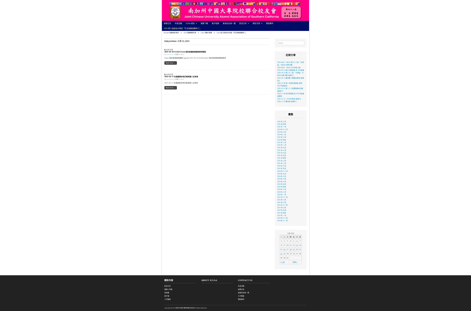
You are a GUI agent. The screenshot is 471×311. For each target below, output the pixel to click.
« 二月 (283, 262)
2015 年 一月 (281, 215)
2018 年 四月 (281, 187)
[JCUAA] (235, 10)
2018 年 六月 (281, 182)
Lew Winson (170, 54)
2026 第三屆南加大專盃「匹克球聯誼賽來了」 (182, 28)
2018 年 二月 (281, 192)
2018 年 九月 (281, 174)
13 (297, 245)
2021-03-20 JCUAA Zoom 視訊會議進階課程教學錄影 (185, 52)
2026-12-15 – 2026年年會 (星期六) (289, 99)
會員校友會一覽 (229, 23)
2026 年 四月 (281, 124)
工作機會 (167, 299)
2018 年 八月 (281, 176)
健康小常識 (168, 289)
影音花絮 (169, 50)
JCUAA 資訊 (190, 23)
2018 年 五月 (281, 184)
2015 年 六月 (281, 208)
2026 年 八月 (281, 121)
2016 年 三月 (281, 202)
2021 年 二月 (281, 163)
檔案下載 (204, 23)
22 (281, 254)
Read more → (170, 63)
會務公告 (167, 23)
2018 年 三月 (281, 189)
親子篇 (166, 296)
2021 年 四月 (281, 158)
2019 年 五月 (281, 168)
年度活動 (178, 23)
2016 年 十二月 (282, 197)
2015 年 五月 (281, 210)
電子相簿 (215, 23)
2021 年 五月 (281, 155)
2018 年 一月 (281, 195)
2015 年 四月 (281, 213)
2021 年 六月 (281, 153)
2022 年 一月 (281, 145)
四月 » (295, 262)
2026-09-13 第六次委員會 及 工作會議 (290, 70)
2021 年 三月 (281, 161)
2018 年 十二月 (282, 171)
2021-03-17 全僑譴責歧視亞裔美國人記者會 (181, 76)
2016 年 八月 (281, 200)
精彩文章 (256, 23)
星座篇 (166, 293)
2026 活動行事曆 (206, 33)
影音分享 (243, 23)
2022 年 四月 (281, 140)
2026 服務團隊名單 (189, 33)
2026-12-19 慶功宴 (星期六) (287, 101)
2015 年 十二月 (282, 205)
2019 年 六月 (281, 166)
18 (291, 249)
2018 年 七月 (281, 179)
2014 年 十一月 (282, 221)
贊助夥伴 (269, 23)
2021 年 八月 (281, 150)
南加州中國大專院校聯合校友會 (185, 308)
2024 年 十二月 (282, 129)
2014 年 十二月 (282, 218)
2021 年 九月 (281, 148)
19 (294, 249)
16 (284, 249)
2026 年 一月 (281, 127)
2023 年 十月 (281, 137)
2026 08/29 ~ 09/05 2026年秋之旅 (289, 67)
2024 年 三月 (281, 132)
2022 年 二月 (281, 142)
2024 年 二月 (281, 134)
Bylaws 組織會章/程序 (171, 33)
